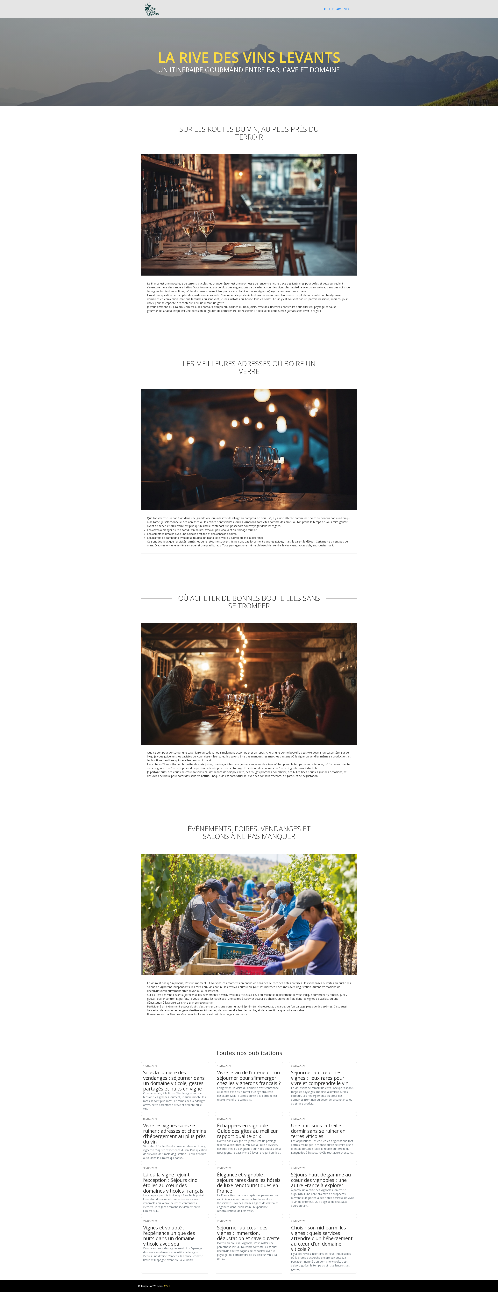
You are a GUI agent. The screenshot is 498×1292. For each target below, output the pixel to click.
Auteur (329, 9)
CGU (167, 1286)
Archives (342, 9)
